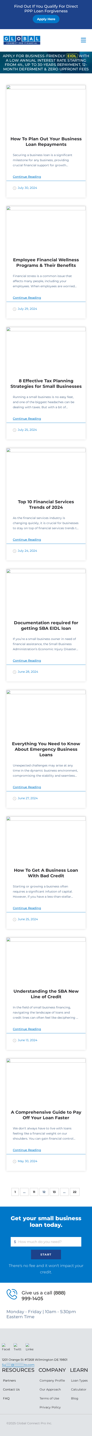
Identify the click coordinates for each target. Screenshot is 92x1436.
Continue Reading (27, 177)
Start (46, 1254)
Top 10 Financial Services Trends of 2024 (46, 504)
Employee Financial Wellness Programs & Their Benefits (46, 262)
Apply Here (46, 19)
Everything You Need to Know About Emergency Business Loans (46, 749)
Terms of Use (49, 1398)
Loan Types (79, 1380)
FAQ (6, 1398)
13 (54, 1192)
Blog (74, 1398)
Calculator (78, 1389)
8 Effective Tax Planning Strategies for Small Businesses (46, 383)
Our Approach (50, 1389)
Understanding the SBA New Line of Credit (46, 994)
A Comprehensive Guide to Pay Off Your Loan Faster (46, 1115)
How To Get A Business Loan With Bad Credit (46, 873)
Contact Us (11, 1389)
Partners (9, 1380)
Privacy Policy (50, 1407)
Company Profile (52, 1380)
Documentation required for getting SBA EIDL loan (46, 625)
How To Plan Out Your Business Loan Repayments (46, 141)
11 (34, 1192)
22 (74, 1192)
